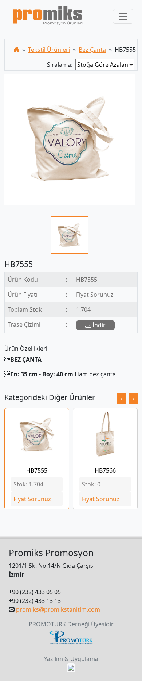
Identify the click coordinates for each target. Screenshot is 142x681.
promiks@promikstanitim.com (58, 609)
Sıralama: (61, 65)
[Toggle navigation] (123, 16)
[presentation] (121, 398)
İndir (98, 325)
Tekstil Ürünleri (49, 50)
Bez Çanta (92, 50)
